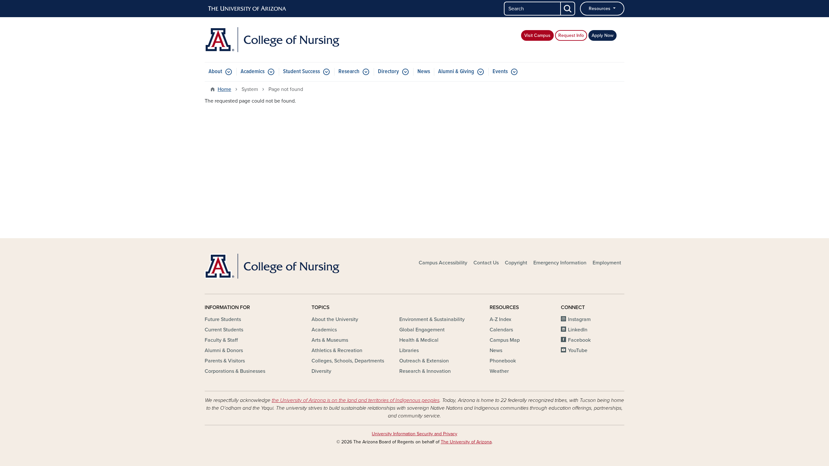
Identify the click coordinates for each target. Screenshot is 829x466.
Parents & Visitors (225, 361)
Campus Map (505, 340)
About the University (335, 319)
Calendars (501, 330)
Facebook (579, 340)
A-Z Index (500, 319)
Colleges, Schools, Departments (348, 361)
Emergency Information (559, 263)
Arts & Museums (330, 340)
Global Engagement (422, 330)
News (423, 71)
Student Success (301, 71)
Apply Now (602, 35)
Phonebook (503, 361)
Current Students (224, 330)
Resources (600, 8)
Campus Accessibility (443, 263)
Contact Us (486, 263)
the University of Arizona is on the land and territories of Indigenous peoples (355, 400)
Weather (499, 371)
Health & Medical (418, 340)
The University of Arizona (466, 442)
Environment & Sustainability (432, 319)
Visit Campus (537, 35)
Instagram (579, 319)
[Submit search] (568, 9)
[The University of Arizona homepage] (247, 9)
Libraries (409, 350)
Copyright (516, 263)
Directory (388, 71)
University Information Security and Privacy (414, 434)
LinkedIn (577, 330)
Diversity (321, 371)
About (215, 71)
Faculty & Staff (221, 340)
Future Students (223, 319)
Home (224, 89)
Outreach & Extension (424, 361)
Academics (253, 71)
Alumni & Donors (224, 350)
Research (348, 71)
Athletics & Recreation (337, 350)
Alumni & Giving (456, 71)
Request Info (571, 35)
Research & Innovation (425, 371)
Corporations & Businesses (235, 371)
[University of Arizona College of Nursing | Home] (272, 39)
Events (500, 71)
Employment (607, 263)
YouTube (577, 350)
